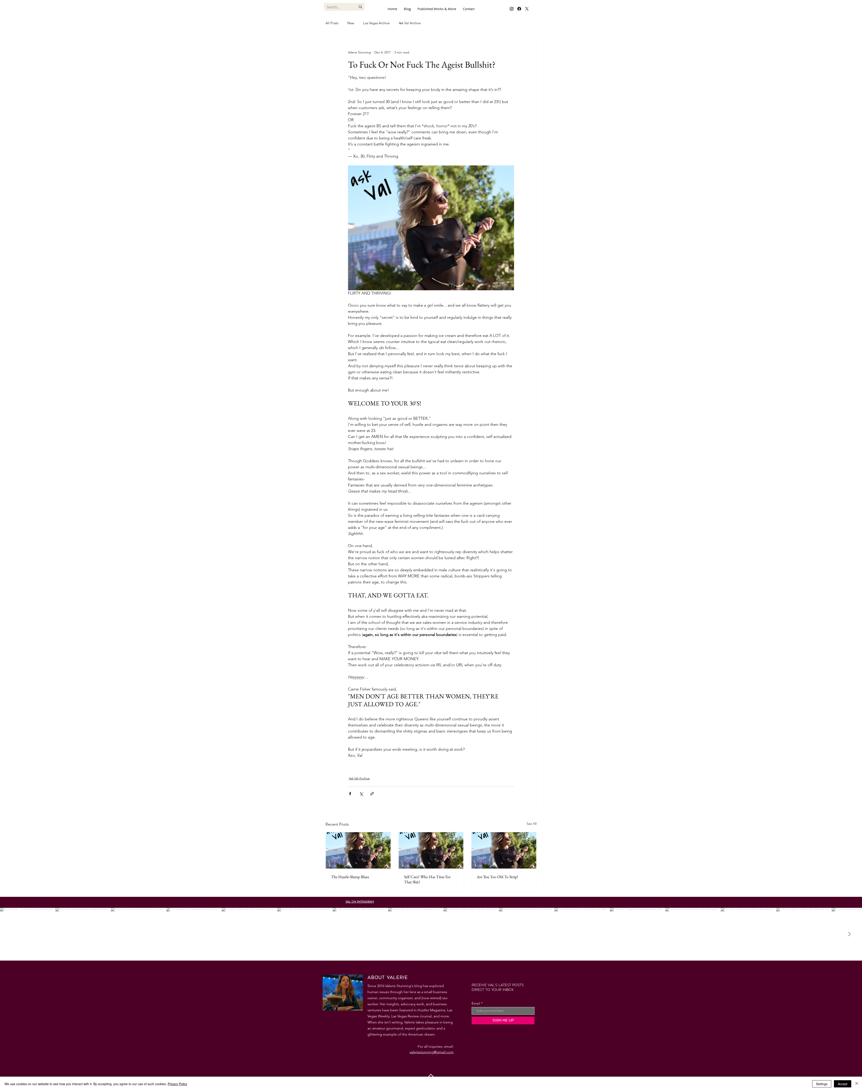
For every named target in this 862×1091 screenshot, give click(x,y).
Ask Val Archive (410, 23)
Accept (842, 1084)
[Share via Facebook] (350, 794)
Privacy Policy (177, 1084)
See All (532, 824)
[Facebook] (519, 8)
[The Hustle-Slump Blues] (358, 850)
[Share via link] (372, 794)
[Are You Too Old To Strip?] (503, 850)
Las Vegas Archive (376, 23)
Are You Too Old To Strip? (497, 876)
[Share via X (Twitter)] (361, 794)
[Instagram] (511, 8)
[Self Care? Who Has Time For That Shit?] (431, 850)
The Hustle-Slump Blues (350, 876)
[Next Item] (849, 934)
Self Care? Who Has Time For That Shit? (427, 879)
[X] (526, 8)
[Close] (856, 1083)
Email (476, 1003)
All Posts (331, 23)
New (350, 23)
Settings (821, 1084)
